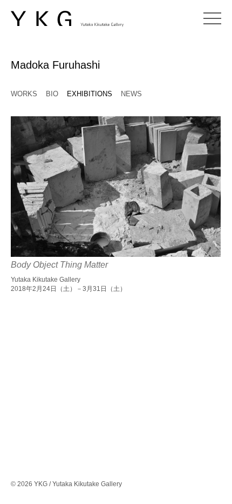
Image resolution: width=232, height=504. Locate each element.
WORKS (24, 94)
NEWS (131, 94)
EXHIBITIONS (89, 94)
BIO (52, 94)
